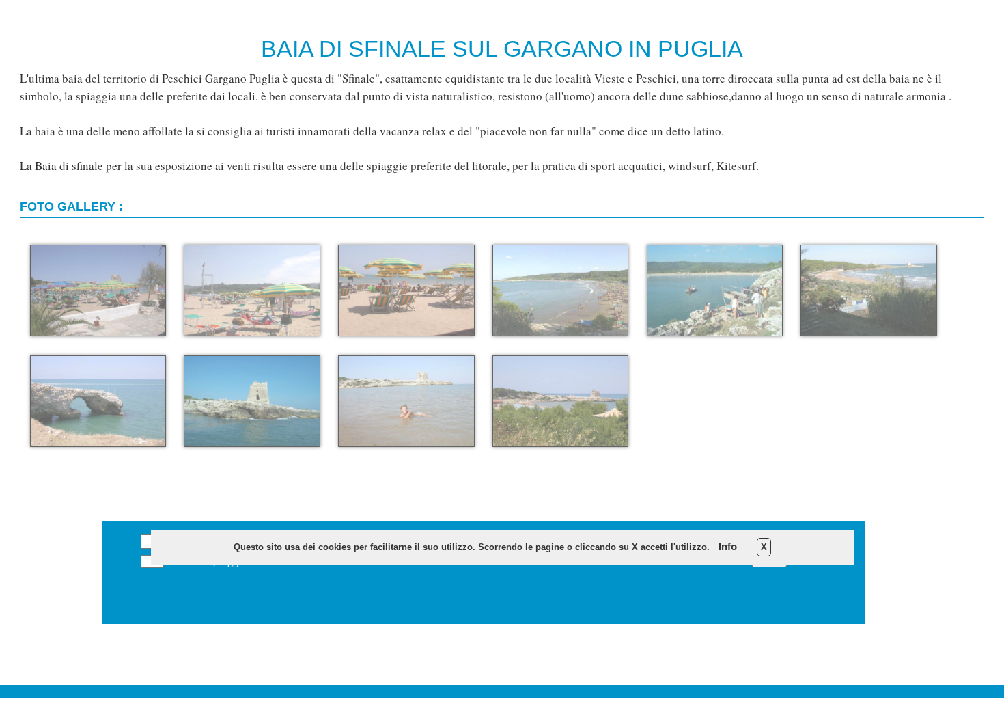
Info (728, 546)
